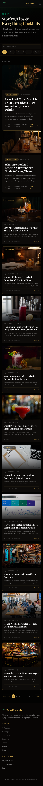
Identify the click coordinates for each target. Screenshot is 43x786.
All (5, 52)
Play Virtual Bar (7, 761)
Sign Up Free (31, 4)
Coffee (4, 743)
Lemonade (6, 735)
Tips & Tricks (38, 52)
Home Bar (29, 52)
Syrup (4, 750)
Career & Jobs (21, 52)
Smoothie (5, 739)
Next (38, 696)
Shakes (4, 746)
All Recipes (6, 728)
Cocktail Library (8, 764)
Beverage (5, 732)
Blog (3, 768)
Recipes (12, 52)
